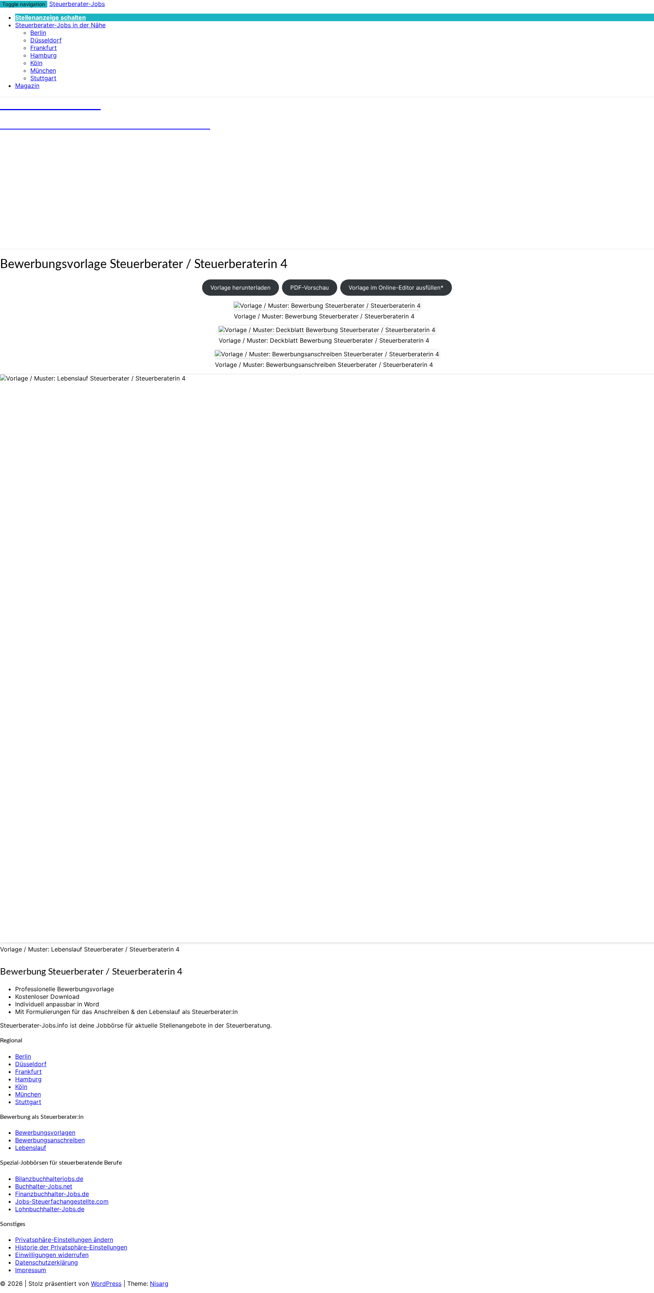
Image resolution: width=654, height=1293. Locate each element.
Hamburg (43, 55)
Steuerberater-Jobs (77, 4)
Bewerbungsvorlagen (45, 1132)
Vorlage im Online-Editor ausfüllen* (396, 287)
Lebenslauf (30, 1147)
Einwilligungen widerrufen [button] (52, 1255)
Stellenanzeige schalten (50, 17)
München (43, 70)
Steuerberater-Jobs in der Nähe (60, 25)
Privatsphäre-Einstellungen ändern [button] (64, 1239)
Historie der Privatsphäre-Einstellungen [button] (71, 1247)
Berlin (38, 32)
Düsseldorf (46, 40)
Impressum (30, 1270)
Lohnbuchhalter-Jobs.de (49, 1209)
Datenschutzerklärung (46, 1262)
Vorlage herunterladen (240, 287)
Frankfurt (43, 47)
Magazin (27, 85)
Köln (36, 63)
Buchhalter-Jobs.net (43, 1186)
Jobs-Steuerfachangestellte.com (62, 1201)
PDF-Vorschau (309, 287)
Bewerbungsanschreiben (50, 1140)
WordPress (106, 1283)
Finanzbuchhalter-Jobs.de (52, 1194)
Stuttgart (43, 78)
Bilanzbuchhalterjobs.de (49, 1178)
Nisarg (159, 1283)
